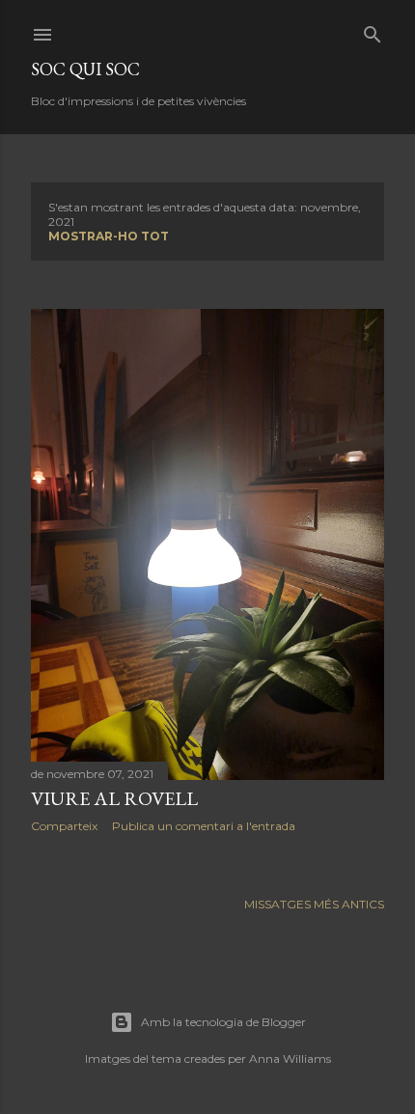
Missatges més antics (314, 904)
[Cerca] (372, 30)
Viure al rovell (114, 798)
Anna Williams (290, 1058)
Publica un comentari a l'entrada (203, 826)
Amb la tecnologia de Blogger (223, 1022)
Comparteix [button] (64, 826)
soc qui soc (85, 69)
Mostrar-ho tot (108, 236)
